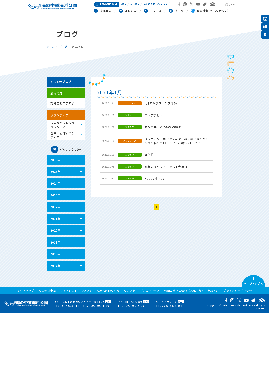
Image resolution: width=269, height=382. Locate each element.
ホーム (51, 46)
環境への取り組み (107, 290)
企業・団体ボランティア (62, 135)
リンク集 (129, 290)
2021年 (55, 218)
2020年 (55, 230)
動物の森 (56, 93)
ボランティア (59, 115)
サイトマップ (25, 290)
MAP (108, 301)
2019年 (55, 242)
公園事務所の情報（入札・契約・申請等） (191, 290)
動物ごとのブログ (62, 103)
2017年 (55, 265)
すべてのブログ (61, 81)
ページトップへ (253, 283)
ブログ (63, 46)
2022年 (55, 207)
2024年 (55, 183)
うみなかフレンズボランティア (62, 125)
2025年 (55, 171)
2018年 (55, 254)
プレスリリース (150, 290)
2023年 (55, 195)
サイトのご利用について (76, 290)
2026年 (55, 160)
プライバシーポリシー (237, 290)
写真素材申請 (47, 290)
